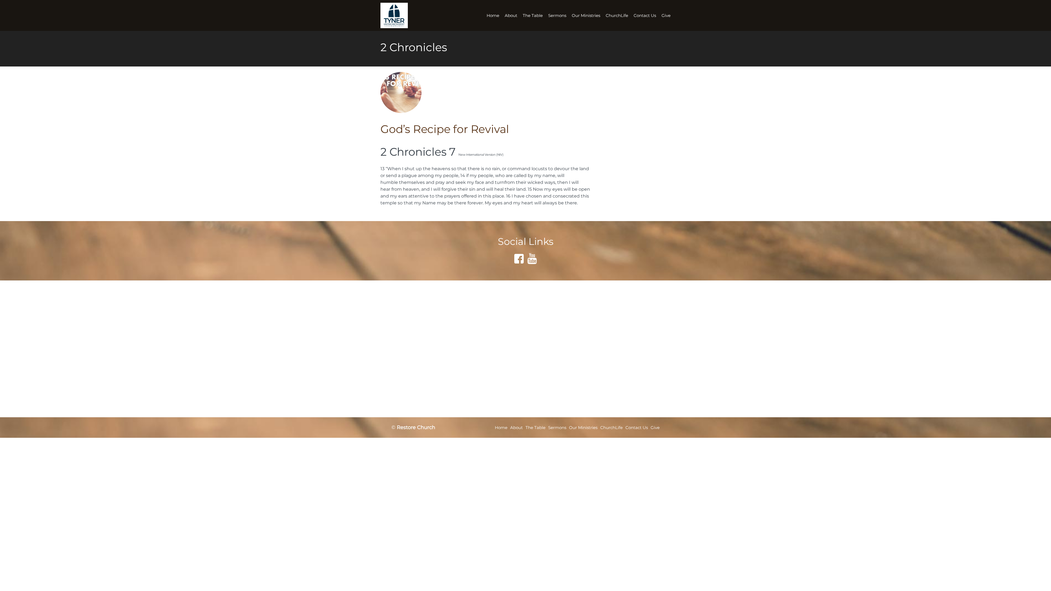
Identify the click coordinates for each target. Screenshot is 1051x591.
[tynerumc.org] (398, 15)
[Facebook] (518, 258)
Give (666, 15)
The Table (533, 15)
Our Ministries (586, 15)
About (511, 15)
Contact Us (645, 15)
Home (493, 15)
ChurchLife (617, 15)
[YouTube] (532, 258)
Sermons (557, 15)
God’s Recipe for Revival (444, 129)
